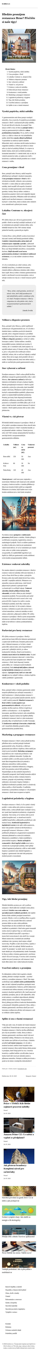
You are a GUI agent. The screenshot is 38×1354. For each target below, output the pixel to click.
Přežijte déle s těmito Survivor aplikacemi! (18, 1236)
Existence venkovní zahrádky (18, 87)
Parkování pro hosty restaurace (18, 90)
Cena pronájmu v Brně (16, 74)
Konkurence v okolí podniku (18, 92)
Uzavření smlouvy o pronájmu (18, 102)
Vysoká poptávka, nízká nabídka (19, 72)
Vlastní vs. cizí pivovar (16, 84)
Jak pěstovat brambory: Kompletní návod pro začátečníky (15, 1168)
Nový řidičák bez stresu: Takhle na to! (17, 1253)
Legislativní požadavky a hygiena (19, 97)
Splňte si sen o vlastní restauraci (19, 105)
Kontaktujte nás (22, 1068)
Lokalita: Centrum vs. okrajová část (20, 77)
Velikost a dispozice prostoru (18, 79)
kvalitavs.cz (6, 4)
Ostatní (34, 1076)
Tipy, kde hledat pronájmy (17, 100)
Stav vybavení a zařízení (16, 82)
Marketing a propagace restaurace (19, 95)
